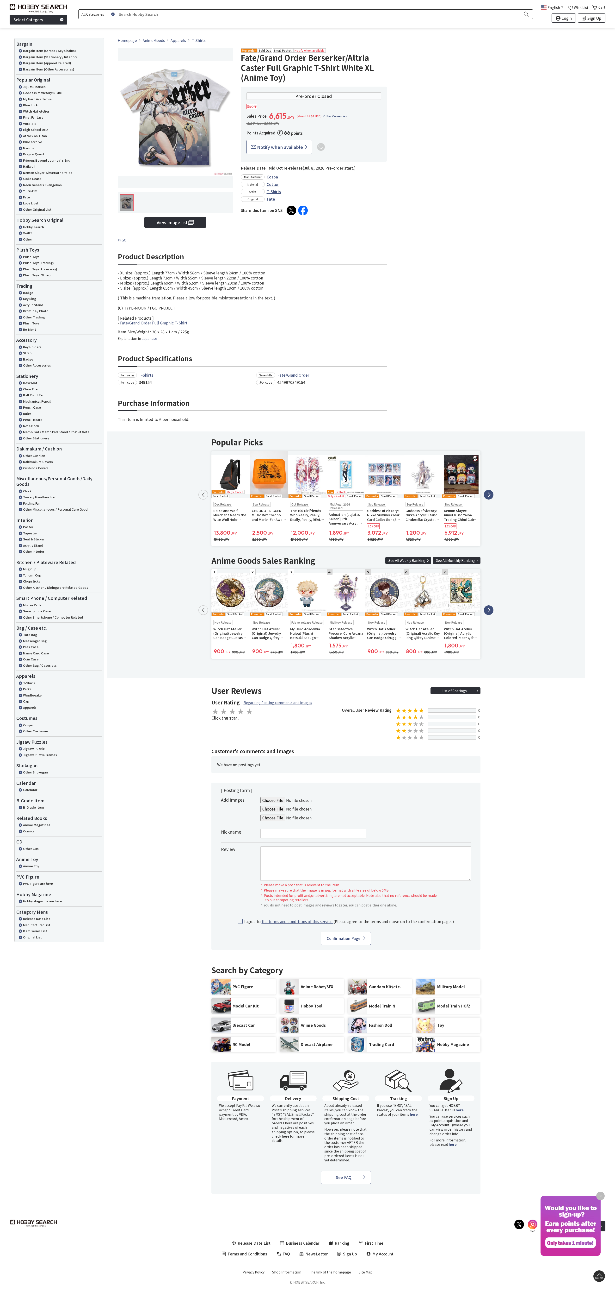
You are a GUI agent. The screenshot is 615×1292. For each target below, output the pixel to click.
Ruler (27, 413)
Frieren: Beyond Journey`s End (46, 160)
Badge (28, 292)
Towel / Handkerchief (39, 497)
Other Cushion (34, 455)
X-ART (27, 233)
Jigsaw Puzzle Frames (40, 755)
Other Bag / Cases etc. (40, 665)
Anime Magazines (36, 825)
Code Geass (32, 178)
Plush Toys (31, 256)
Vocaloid (30, 123)
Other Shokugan (35, 772)
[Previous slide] (203, 495)
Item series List (35, 931)
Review (228, 849)
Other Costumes (36, 731)
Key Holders (32, 347)
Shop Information (286, 1272)
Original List (32, 937)
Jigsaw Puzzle (34, 748)
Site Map (365, 1272)
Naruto (28, 148)
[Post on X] (291, 210)
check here (280, 1136)
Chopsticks (31, 581)
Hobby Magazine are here (42, 901)
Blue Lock (30, 105)
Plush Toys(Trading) (38, 262)
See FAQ (343, 1177)
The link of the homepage (330, 1272)
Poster (28, 527)
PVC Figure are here (38, 883)
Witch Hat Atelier (36, 111)
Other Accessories (37, 365)
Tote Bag (30, 634)
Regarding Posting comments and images (278, 702)
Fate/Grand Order (293, 375)
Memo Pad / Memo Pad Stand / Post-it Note (56, 432)
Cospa (28, 725)
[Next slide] (488, 495)
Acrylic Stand (33, 305)
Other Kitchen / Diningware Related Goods (55, 587)
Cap (26, 701)
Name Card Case (36, 653)
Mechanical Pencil (37, 401)
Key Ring (29, 298)
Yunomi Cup (32, 575)
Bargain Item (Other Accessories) (48, 69)
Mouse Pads (32, 605)
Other (27, 239)
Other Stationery (36, 438)
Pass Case (30, 647)
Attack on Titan (35, 135)
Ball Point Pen (33, 395)
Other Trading (34, 317)
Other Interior (33, 551)
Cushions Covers (36, 468)
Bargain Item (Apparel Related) (47, 63)
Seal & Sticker (33, 539)
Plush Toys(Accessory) (40, 269)
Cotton (273, 184)
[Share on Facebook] (303, 210)
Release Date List (36, 918)
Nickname (231, 832)
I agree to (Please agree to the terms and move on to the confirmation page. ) (349, 921)
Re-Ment (29, 329)
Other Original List (37, 209)
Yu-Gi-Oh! (30, 191)
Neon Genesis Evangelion (42, 185)
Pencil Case (32, 407)
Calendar (30, 789)
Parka (27, 689)
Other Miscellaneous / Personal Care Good (55, 509)
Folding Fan (32, 503)
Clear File (30, 389)
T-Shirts (29, 683)
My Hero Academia (37, 99)
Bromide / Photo (35, 311)
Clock (27, 491)
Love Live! (30, 203)
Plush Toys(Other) (37, 275)
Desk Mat (30, 382)
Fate (26, 197)
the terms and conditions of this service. (297, 921)
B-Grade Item (33, 807)
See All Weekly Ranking (406, 560)
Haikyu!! (29, 166)
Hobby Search (33, 227)
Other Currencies (335, 116)
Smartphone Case (37, 611)
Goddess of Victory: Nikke (42, 92)
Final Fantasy (33, 117)
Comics (29, 831)
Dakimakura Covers (38, 461)
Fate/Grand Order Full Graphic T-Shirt (153, 323)
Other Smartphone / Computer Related (53, 617)
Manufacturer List (36, 925)
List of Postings (454, 690)
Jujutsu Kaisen (34, 86)
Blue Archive (32, 141)
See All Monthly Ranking (455, 560)
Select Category (28, 19)
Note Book (31, 426)
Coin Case (30, 659)
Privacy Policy (253, 1272)
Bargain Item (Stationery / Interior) (50, 57)
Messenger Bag (35, 641)
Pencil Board (33, 419)
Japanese (149, 338)
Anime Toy (31, 866)
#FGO (122, 240)
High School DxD (35, 129)
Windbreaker (33, 695)
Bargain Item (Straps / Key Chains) (49, 50)
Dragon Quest (33, 154)
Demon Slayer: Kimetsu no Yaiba (47, 172)
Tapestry (30, 533)
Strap (27, 353)
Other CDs (31, 848)
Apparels (30, 707)
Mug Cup (29, 569)
